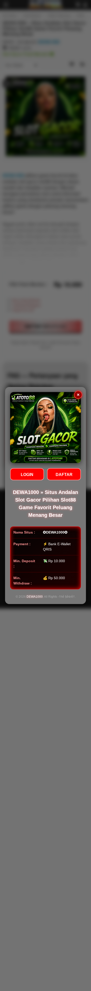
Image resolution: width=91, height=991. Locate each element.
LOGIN (27, 474)
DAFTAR (64, 474)
